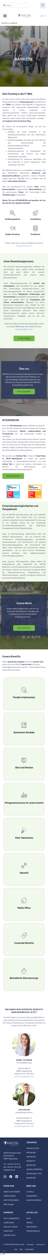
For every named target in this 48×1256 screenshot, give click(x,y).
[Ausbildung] (35, 213)
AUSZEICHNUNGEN (33, 1200)
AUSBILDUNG (9, 1222)
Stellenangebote (12, 219)
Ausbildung (35, 219)
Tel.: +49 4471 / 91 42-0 (11, 1164)
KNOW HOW (8, 1186)
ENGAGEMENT (31, 1196)
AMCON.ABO (31, 1152)
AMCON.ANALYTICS (33, 1173)
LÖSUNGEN (31, 1142)
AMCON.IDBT (31, 1178)
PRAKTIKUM (8, 1231)
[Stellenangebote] (12, 213)
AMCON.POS (31, 1165)
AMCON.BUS (31, 1157)
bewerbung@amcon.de (23, 329)
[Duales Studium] (12, 228)
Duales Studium (12, 234)
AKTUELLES (32, 1212)
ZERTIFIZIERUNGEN (11, 1200)
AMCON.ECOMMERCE (34, 1169)
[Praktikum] (35, 228)
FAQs (18, 326)
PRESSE (29, 1222)
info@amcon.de (9, 1170)
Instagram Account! (24, 246)
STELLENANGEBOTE (12, 1218)
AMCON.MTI (30, 1161)
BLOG (28, 1218)
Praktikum (35, 234)
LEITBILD (30, 1192)
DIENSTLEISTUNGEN (12, 1192)
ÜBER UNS (31, 1186)
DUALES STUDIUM (11, 1227)
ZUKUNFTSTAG (9, 1235)
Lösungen (38, 170)
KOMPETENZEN (9, 1196)
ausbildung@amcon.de (24, 1126)
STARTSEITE (5, 23)
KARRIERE (8, 1212)
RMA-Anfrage (9, 1204)
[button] (5, 15)
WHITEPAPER (31, 1227)
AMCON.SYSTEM (32, 1148)
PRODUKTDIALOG (33, 1231)
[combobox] (15, 5)
